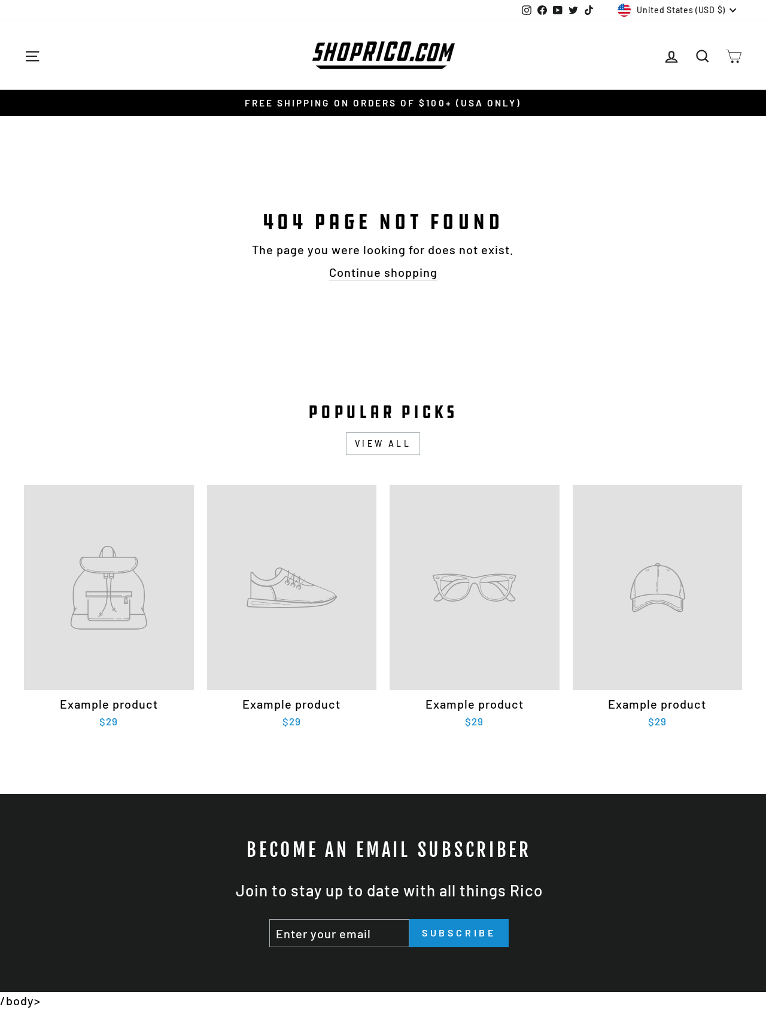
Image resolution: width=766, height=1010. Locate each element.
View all (383, 443)
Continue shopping (383, 272)
